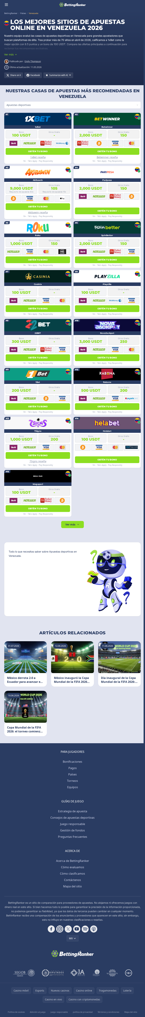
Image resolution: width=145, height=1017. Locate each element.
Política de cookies (16, 1012)
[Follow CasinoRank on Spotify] (84, 929)
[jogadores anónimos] (77, 972)
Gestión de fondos (71, 830)
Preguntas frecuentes (71, 837)
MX (70, 938)
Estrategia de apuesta (71, 811)
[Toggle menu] (6, 4)
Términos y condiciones (107, 1012)
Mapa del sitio (71, 886)
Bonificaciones (72, 762)
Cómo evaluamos (71, 867)
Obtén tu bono (37, 151)
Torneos (71, 781)
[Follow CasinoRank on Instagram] (59, 929)
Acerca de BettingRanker (71, 861)
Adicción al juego (37, 1012)
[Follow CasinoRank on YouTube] (76, 929)
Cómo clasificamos (71, 874)
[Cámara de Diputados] (52, 972)
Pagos (72, 768)
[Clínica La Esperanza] (111, 972)
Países (72, 774)
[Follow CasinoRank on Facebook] (50, 929)
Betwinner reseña (106, 157)
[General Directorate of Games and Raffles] (23, 972)
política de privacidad (82, 1012)
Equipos (71, 787)
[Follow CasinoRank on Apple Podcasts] (93, 929)
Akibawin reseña (37, 212)
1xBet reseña (37, 157)
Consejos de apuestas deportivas (72, 818)
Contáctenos (71, 880)
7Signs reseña (37, 461)
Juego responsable (71, 824)
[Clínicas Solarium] (95, 972)
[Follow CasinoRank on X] (67, 929)
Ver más (70, 524)
